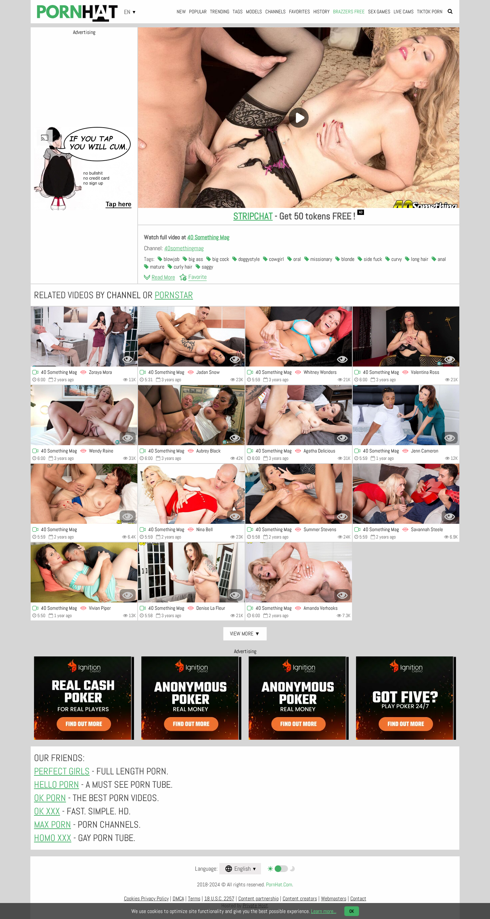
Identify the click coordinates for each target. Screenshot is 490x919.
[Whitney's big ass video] (298, 337)
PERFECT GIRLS (62, 771)
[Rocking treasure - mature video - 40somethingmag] (84, 494)
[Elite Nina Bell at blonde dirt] (191, 494)
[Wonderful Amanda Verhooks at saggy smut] (298, 572)
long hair (419, 259)
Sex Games (379, 11)
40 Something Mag (208, 237)
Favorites (299, 11)
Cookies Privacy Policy (146, 898)
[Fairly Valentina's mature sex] (406, 337)
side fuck (372, 259)
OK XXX (47, 811)
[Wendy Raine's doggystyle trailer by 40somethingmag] (84, 415)
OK (351, 911)
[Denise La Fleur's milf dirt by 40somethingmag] (191, 572)
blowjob (170, 259)
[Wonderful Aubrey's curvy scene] (191, 415)
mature (156, 266)
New (181, 11)
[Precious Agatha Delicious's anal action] (298, 415)
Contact (358, 898)
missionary (320, 259)
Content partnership (258, 898)
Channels (275, 11)
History (321, 11)
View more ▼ (245, 633)
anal (441, 259)
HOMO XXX (52, 838)
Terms (194, 898)
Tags (238, 11)
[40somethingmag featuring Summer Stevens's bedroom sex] (298, 494)
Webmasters (333, 898)
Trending (219, 11)
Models (254, 11)
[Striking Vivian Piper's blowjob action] (84, 572)
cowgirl (276, 259)
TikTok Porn (429, 11)
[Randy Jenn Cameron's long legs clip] (406, 415)
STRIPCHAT (253, 216)
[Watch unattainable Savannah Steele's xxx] (406, 494)
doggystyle (248, 259)
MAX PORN (52, 824)
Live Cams (404, 11)
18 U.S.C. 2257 (219, 898)
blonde (347, 259)
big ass (195, 259)
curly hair (182, 266)
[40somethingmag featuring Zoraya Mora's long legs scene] (84, 337)
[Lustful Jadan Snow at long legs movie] (191, 337)
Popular (198, 11)
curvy (396, 259)
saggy (206, 266)
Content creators (300, 898)
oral (296, 259)
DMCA (178, 898)
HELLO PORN (56, 784)
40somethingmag (184, 248)
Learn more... (323, 911)
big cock (220, 259)
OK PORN (50, 798)
